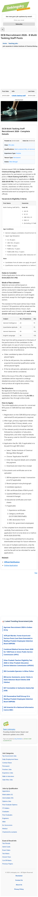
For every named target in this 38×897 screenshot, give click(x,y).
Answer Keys (6, 857)
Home (5, 43)
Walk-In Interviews (8, 776)
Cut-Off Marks (6, 860)
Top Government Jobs (9, 756)
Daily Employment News (10, 759)
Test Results (6, 843)
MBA (4, 822)
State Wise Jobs (7, 780)
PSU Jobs (11, 145)
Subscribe (19, 24)
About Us (19, 884)
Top (35, 573)
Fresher (18, 153)
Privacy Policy (19, 889)
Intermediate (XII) (7, 798)
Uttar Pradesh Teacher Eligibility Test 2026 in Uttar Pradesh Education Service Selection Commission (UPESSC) (19, 663)
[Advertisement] (19, 69)
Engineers (5, 818)
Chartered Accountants (9, 832)
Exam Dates (6, 850)
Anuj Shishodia (18, 739)
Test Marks (5, 853)
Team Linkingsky (9, 729)
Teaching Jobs (13, 43)
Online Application (11, 565)
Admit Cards (6, 847)
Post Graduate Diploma (9, 804)
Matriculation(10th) (21, 149)
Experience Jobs (7, 773)
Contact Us (19, 880)
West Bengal (13, 162)
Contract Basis (7, 763)
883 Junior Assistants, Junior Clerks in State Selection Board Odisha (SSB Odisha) (18, 679)
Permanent (17, 157)
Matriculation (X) (7, 794)
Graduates (5, 811)
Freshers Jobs (7, 769)
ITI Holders (5, 808)
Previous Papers (7, 864)
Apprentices (6, 791)
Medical (4, 828)
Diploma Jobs (6, 801)
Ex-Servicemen (32, 149)
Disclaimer (19, 875)
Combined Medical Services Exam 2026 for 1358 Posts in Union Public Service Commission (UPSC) (18, 652)
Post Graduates (7, 815)
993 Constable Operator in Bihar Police (19, 671)
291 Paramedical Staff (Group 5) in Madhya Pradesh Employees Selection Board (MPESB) (18, 699)
